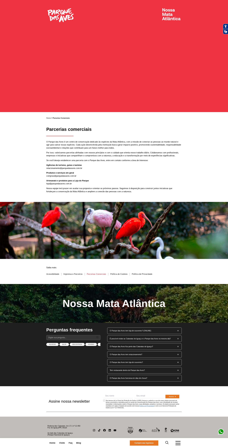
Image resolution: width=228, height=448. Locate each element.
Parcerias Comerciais (96, 274)
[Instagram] (94, 430)
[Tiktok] (99, 430)
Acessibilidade (52, 274)
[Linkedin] (109, 430)
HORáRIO (91, 344)
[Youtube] (115, 430)
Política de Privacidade (142, 274)
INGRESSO (52, 344)
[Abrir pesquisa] (167, 442)
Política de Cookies (119, 274)
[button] (144, 331)
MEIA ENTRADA (77, 344)
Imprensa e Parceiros (73, 274)
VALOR (64, 344)
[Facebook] (104, 430)
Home (48, 118)
